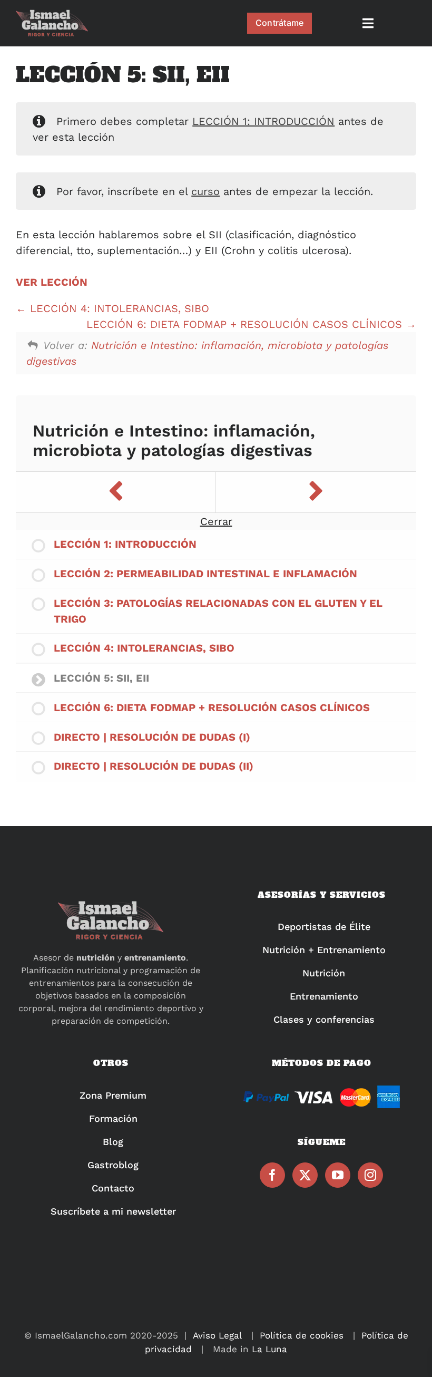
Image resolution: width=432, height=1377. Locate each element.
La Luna (269, 1349)
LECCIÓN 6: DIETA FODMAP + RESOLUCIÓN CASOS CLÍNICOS (246, 324)
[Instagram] (370, 1175)
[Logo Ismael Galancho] (52, 14)
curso (205, 191)
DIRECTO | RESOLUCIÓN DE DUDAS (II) (153, 766)
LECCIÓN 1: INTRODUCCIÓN (263, 121)
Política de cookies (301, 1335)
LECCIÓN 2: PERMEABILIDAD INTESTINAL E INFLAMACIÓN (205, 573)
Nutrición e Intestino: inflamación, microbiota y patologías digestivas (174, 441)
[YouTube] (337, 1175)
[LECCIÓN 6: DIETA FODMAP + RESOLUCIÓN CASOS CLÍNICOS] (316, 492)
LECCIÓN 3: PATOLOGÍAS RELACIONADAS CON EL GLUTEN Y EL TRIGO (218, 611)
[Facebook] (272, 1175)
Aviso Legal (217, 1335)
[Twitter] (305, 1175)
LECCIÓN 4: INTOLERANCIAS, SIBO (117, 308)
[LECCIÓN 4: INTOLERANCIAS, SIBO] (116, 492)
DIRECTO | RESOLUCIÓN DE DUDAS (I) (152, 737)
